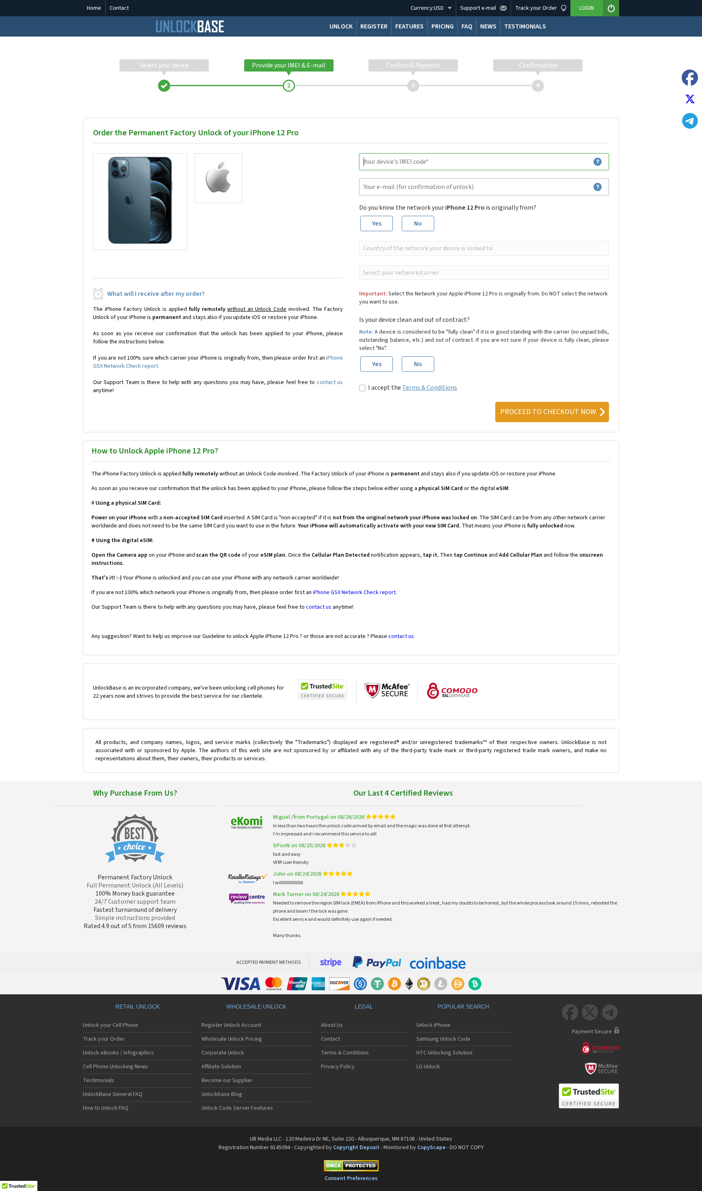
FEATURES (409, 26)
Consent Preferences (351, 1178)
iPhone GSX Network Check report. (355, 592)
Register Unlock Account (231, 1025)
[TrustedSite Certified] (322, 689)
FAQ (467, 26)
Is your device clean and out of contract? (414, 320)
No (418, 223)
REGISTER (374, 26)
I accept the (412, 387)
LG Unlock (428, 1067)
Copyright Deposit (356, 1147)
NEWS (488, 26)
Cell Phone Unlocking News (115, 1067)
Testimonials (98, 1080)
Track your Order (104, 1039)
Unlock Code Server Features (237, 1108)
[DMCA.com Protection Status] (351, 1167)
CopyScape (431, 1147)
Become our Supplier (227, 1080)
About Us (332, 1025)
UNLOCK (341, 26)
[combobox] (483, 248)
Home (94, 8)
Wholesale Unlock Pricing (232, 1039)
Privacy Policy (338, 1067)
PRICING (442, 26)
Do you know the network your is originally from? (447, 208)
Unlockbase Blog (222, 1094)
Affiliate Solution (221, 1067)
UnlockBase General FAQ (113, 1094)
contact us (330, 382)
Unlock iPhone (433, 1025)
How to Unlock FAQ (105, 1108)
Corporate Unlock (223, 1053)
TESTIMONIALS (525, 26)
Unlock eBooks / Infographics (118, 1053)
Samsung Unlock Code (443, 1039)
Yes (376, 223)
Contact (119, 8)
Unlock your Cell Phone (110, 1025)
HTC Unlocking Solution (444, 1053)
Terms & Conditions (429, 387)
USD (427, 8)
